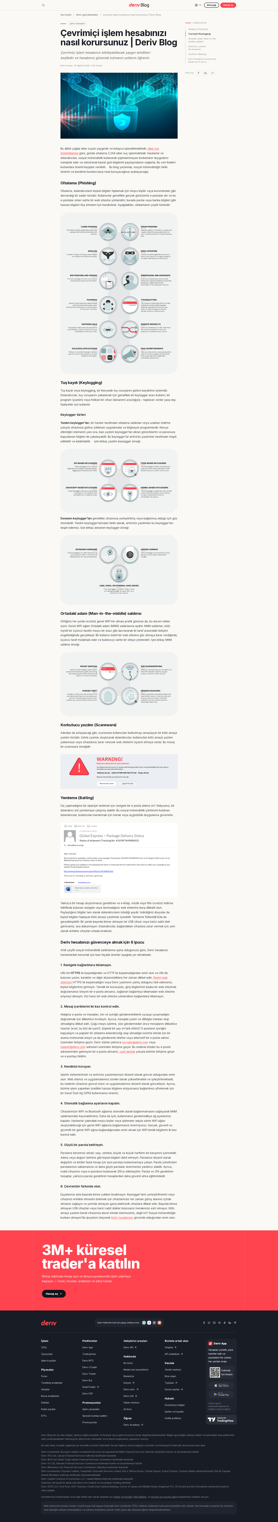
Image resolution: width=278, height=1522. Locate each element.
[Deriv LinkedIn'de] (230, 1323)
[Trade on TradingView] (221, 1419)
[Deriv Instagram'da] (214, 1323)
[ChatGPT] (144, 1323)
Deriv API (128, 1347)
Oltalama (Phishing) (198, 29)
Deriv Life (129, 1396)
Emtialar (45, 1402)
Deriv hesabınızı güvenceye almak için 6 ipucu (202, 60)
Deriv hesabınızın (122, 1217)
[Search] (43, 5)
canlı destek (127, 1051)
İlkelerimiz (129, 1376)
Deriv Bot (87, 1380)
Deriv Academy (132, 1424)
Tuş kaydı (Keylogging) (199, 33)
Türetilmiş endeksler (52, 1382)
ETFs (43, 1415)
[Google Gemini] (149, 1323)
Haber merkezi (131, 1402)
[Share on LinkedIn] (205, 73)
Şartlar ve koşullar (174, 1411)
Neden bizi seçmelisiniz (136, 1369)
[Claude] (159, 1323)
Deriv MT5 (87, 1360)
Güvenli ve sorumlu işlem (164, 1496)
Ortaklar (169, 1347)
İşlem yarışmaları (91, 1409)
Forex (44, 1376)
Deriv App (87, 1347)
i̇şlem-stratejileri (77, 23)
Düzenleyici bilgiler (175, 1405)
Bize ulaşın (170, 1376)
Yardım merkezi (173, 1369)
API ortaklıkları (172, 1354)
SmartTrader (89, 1387)
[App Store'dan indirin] (221, 1385)
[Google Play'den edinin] (221, 1394)
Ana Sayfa (65, 14)
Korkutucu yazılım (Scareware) (197, 48)
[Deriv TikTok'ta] (225, 1323)
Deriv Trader (89, 1373)
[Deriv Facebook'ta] (204, 1323)
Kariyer (127, 1382)
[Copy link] (213, 73)
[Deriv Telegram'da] (235, 1323)
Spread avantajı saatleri (94, 1415)
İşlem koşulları (48, 1360)
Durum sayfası (172, 1389)
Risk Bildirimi (140, 1496)
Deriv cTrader (89, 1367)
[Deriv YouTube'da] (219, 1323)
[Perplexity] (154, 1323)
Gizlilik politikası (173, 1418)
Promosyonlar (89, 1422)
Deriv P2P (87, 1393)
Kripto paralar (48, 1409)
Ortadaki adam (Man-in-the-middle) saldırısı (202, 40)
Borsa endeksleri (50, 1396)
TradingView (89, 1354)
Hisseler (45, 1389)
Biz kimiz (128, 1363)
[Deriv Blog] (139, 5)
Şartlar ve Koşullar (122, 1496)
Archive (128, 1409)
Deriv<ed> (129, 1389)
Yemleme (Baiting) (197, 54)
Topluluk (169, 1382)
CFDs (44, 1347)
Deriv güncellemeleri (87, 14)
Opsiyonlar (47, 1354)
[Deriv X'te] (209, 1323)
